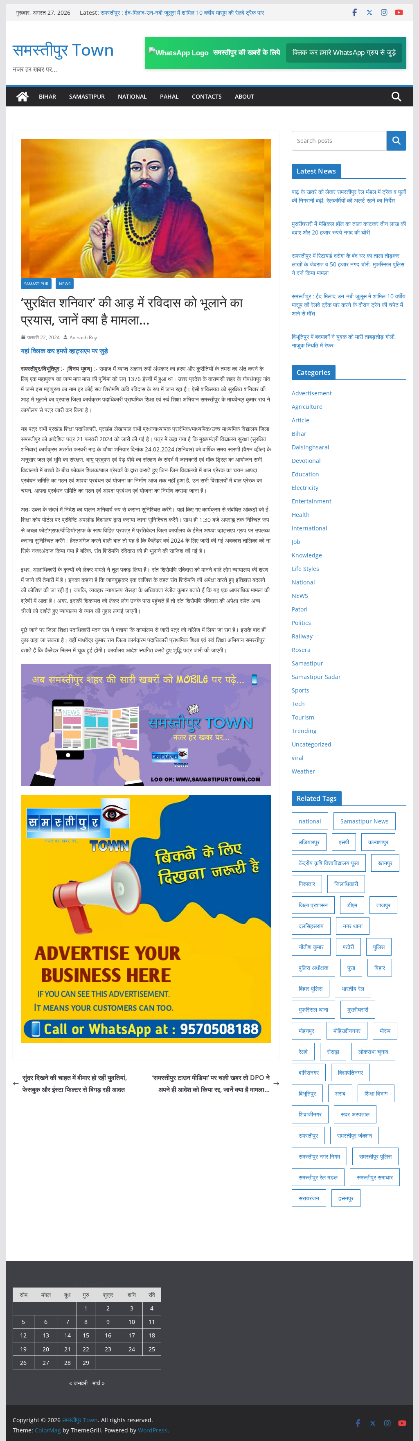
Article (300, 420)
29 (86, 1363)
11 (152, 1322)
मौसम (385, 1031)
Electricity (305, 488)
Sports (300, 690)
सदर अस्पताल (355, 1114)
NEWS (64, 283)
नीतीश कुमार (311, 947)
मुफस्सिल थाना (313, 1009)
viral (298, 758)
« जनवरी (78, 1383)
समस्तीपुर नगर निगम (319, 1156)
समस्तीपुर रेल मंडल (318, 1177)
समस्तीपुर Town (63, 49)
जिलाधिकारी (346, 884)
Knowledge (307, 555)
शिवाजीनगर (310, 1114)
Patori (300, 609)
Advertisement (312, 393)
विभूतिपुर (307, 1093)
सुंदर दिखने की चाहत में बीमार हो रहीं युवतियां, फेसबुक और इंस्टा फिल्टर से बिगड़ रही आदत (75, 1083)
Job (296, 542)
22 (86, 1349)
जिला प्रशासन (313, 905)
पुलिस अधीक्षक (313, 968)
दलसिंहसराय (311, 926)
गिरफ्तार (307, 884)
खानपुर (385, 863)
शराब (340, 1093)
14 (67, 1335)
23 (108, 1349)
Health (301, 515)
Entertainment (311, 501)
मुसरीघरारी (357, 1009)
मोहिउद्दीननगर (346, 1031)
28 (67, 1363)
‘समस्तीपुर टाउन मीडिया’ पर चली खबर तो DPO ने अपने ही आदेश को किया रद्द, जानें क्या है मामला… (211, 1083)
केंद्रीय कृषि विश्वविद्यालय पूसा (329, 863)
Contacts (207, 96)
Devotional (306, 461)
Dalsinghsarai (310, 447)
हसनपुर (346, 1198)
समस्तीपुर (308, 1135)
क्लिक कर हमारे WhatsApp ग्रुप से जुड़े (344, 52)
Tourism (303, 717)
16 (108, 1335)
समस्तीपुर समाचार (375, 1177)
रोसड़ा (333, 1051)
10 (131, 1322)
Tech (298, 704)
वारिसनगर (309, 1072)
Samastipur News (364, 821)
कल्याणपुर (378, 842)
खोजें (396, 140)
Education (305, 474)
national (310, 821)
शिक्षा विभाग (376, 1093)
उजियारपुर (309, 842)
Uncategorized (311, 744)
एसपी (344, 842)
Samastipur (87, 96)
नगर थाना (353, 926)
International (309, 528)
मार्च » (98, 1383)
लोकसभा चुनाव (373, 1051)
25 (152, 1349)
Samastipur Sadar (316, 677)
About (244, 96)
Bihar (47, 96)
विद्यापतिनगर (350, 1072)
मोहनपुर (306, 1031)
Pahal (169, 96)
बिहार (379, 968)
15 (86, 1335)
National (132, 96)
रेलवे (303, 1051)
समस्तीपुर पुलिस (375, 1156)
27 (46, 1363)
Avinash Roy (83, 337)
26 (23, 1363)
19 (23, 1349)
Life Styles (305, 569)
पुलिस (379, 947)
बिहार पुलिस (310, 988)
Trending (304, 731)
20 (46, 1349)
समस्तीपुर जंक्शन (354, 1135)
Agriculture (307, 406)
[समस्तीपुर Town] (22, 96)
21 (67, 1349)
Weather (303, 771)
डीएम (352, 905)
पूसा (351, 968)
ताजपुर (383, 905)
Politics (301, 623)
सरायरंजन (309, 1198)
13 (46, 1335)
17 (131, 1335)
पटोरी (348, 947)
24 (131, 1349)
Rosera (301, 650)
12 (23, 1335)
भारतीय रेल (353, 988)
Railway (302, 636)
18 (152, 1335)
